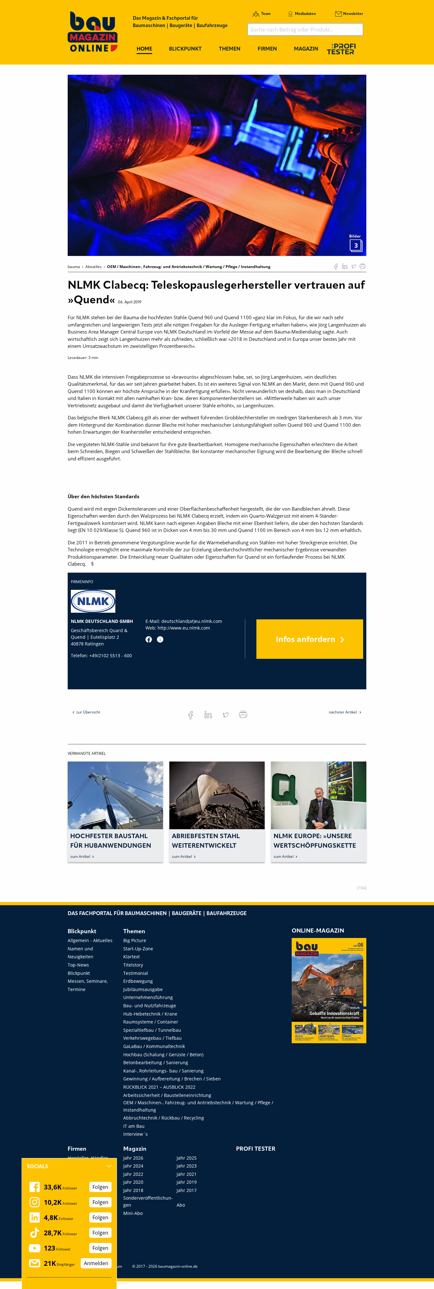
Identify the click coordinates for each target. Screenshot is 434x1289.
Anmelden (96, 1263)
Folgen (100, 1186)
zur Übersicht (88, 712)
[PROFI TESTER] (341, 49)
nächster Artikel (343, 712)
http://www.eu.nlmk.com (184, 628)
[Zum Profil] (160, 639)
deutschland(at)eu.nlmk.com (191, 621)
